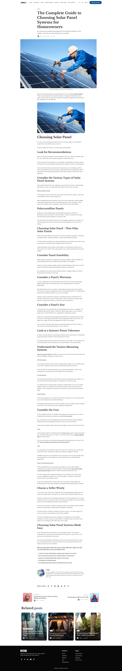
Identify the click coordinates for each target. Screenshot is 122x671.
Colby (41, 36)
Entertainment (65, 662)
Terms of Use (78, 660)
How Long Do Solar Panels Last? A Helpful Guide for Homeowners (56, 555)
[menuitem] (30, 2)
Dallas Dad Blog (49, 2)
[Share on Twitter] (48, 586)
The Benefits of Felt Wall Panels (47, 560)
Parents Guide (63, 2)
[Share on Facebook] (51, 586)
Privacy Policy (78, 653)
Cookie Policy (78, 655)
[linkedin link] (27, 659)
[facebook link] (24, 659)
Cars (63, 660)
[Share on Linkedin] (61, 586)
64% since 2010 (67, 416)
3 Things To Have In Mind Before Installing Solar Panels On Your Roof (57, 553)
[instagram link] (30, 659)
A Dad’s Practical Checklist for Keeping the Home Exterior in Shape (33, 633)
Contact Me (36, 2)
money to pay (66, 433)
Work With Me (71, 2)
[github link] (34, 659)
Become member (96, 2)
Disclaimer (77, 657)
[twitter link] (21, 659)
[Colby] (38, 36)
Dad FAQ (56, 2)
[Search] (79, 2)
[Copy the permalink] (68, 586)
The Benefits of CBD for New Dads (77, 597)
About (42, 2)
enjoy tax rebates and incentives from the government (54, 442)
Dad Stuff (64, 655)
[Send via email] (65, 586)
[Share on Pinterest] (55, 586)
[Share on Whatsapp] (58, 586)
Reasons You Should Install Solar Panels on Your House (54, 558)
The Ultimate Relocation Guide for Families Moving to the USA (55, 562)
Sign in (86, 2)
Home (30, 2)
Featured (64, 657)
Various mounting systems (44, 354)
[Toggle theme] (82, 2)
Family (63, 653)
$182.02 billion (79, 94)
